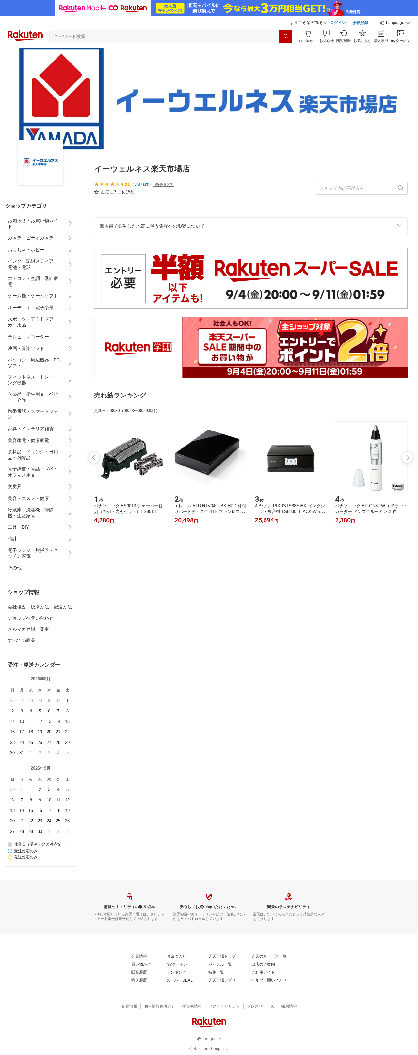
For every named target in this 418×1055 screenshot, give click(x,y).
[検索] (285, 36)
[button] (395, 23)
